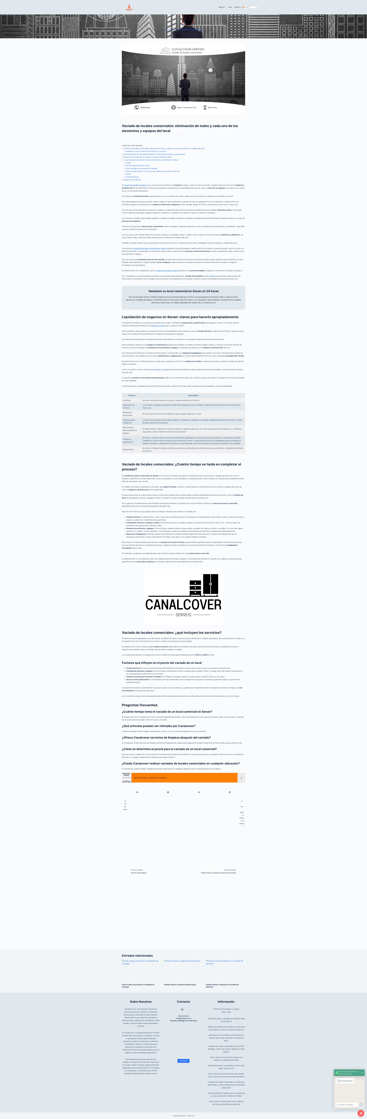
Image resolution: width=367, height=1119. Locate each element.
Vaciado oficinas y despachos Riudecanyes (180, 985)
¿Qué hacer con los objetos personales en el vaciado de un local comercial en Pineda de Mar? (226, 1038)
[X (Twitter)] (168, 792)
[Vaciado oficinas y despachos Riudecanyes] (183, 971)
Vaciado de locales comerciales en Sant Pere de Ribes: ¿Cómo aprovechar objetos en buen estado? (226, 1049)
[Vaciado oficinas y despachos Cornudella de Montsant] (225, 971)
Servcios (221, 7)
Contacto (237, 7)
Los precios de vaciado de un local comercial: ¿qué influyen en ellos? (151, 160)
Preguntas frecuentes (132, 180)
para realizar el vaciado (160, 370)
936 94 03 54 (183, 1016)
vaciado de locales (157, 326)
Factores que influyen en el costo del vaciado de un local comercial (152, 171)
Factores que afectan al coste (137, 166)
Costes (128, 163)
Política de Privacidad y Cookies (226, 1009)
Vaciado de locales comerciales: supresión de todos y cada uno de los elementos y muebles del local (164, 148)
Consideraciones (132, 177)
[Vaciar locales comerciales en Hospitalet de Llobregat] (141, 971)
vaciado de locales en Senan (135, 185)
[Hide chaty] (361, 1113)
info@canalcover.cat (183, 1018)
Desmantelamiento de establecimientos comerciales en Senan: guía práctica (154, 154)
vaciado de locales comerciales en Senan (149, 248)
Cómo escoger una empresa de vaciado (141, 168)
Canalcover (213, 276)
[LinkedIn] (229, 792)
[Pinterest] (199, 792)
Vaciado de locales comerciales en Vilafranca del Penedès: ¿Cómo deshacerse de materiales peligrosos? (226, 1085)
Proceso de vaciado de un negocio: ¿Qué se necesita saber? (148, 157)
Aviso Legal (226, 1012)
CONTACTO (183, 1061)
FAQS (230, 7)
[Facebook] (137, 792)
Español (246, 7)
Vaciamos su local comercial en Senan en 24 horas (145, 151)
